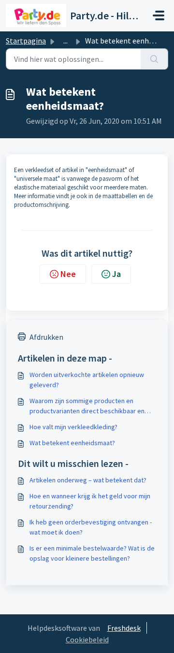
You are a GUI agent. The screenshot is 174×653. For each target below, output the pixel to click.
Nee (68, 273)
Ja (116, 273)
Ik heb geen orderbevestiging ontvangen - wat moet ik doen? (90, 527)
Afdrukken (46, 337)
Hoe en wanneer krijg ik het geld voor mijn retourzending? (89, 501)
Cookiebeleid (87, 639)
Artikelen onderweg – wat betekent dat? (87, 480)
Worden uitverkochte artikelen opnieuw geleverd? (86, 379)
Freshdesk (124, 628)
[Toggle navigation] (158, 15)
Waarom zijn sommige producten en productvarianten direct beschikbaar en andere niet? (87, 406)
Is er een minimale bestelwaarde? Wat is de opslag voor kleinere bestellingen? (92, 553)
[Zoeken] (154, 59)
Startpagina (26, 40)
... (65, 40)
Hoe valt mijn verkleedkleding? (73, 426)
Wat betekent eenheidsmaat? (72, 442)
